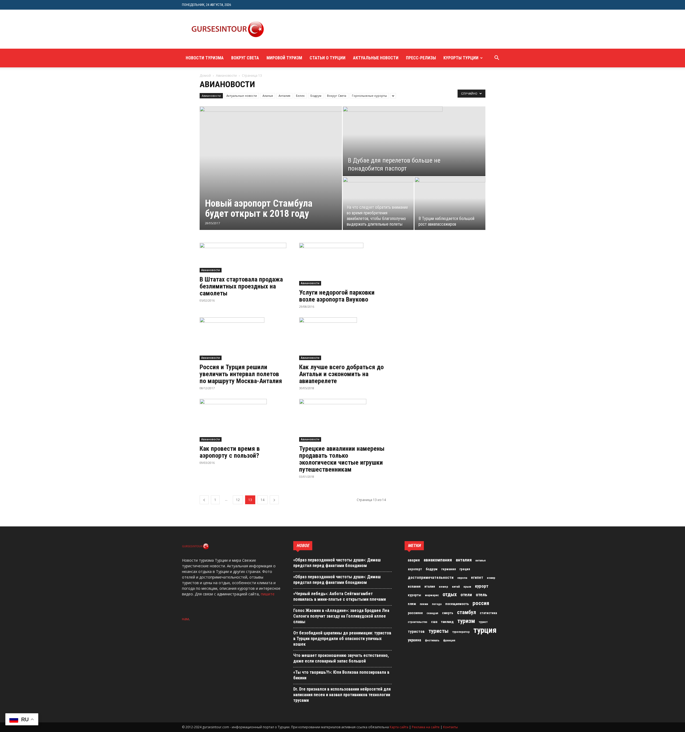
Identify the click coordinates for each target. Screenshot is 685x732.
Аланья (267, 96)
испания (414, 586)
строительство (417, 622)
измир (491, 578)
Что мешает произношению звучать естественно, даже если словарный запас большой (341, 658)
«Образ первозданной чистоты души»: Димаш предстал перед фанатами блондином (337, 562)
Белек (300, 96)
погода (437, 604)
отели (466, 594)
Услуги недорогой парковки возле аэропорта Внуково (337, 296)
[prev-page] (204, 499)
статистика (488, 613)
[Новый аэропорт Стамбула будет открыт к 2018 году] (271, 151)
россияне (415, 613)
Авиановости (226, 75)
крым (467, 586)
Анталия (284, 96)
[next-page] (274, 499)
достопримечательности (431, 577)
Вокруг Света (245, 57)
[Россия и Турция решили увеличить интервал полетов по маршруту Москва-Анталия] (243, 338)
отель (481, 594)
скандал (432, 613)
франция (449, 640)
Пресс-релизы (421, 57)
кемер (443, 586)
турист (483, 622)
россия (481, 603)
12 (238, 500)
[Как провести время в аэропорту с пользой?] (243, 420)
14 (262, 500)
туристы (438, 631)
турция (485, 630)
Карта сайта (399, 727)
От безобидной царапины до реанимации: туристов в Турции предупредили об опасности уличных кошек (342, 638)
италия (429, 586)
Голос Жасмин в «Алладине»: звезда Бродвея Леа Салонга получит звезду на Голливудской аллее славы (341, 616)
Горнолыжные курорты (369, 96)
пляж (412, 604)
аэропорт (415, 569)
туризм (466, 621)
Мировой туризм (284, 57)
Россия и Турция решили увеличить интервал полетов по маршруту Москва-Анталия (241, 374)
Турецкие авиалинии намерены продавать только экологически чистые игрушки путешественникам (342, 459)
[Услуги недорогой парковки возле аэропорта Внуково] (342, 264)
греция (464, 569)
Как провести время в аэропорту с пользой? (230, 452)
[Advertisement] (370, 29)
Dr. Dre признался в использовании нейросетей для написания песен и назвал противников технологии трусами (342, 695)
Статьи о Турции (327, 57)
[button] (496, 58)
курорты (414, 595)
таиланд (447, 622)
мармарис (432, 595)
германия (448, 569)
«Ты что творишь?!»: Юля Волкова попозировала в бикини (341, 675)
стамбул (466, 612)
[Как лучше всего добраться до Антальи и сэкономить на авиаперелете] (342, 338)
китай (456, 586)
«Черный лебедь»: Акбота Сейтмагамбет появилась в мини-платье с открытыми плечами (339, 596)
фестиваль (432, 640)
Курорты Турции (460, 57)
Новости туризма (205, 57)
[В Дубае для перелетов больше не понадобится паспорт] (414, 141)
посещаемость (457, 604)
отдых (450, 594)
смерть (447, 613)
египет (477, 577)
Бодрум (315, 96)
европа (462, 578)
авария (414, 560)
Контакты (450, 727)
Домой (205, 75)
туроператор (461, 632)
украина (414, 640)
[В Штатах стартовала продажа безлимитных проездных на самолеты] (243, 257)
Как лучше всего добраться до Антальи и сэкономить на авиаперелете (341, 374)
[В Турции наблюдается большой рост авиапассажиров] (449, 199)
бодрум (431, 569)
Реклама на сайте (426, 727)
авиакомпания (438, 560)
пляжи (424, 604)
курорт (481, 586)
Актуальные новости (375, 57)
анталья (480, 560)
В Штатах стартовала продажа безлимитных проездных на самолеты (241, 286)
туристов (416, 631)
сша (434, 622)
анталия (464, 560)
